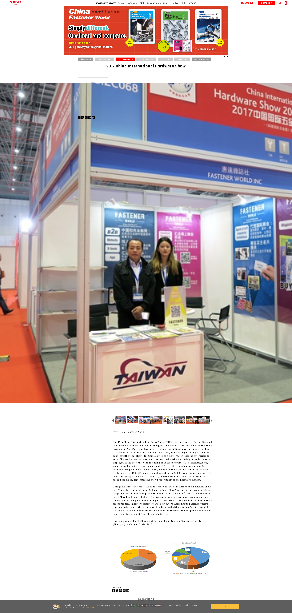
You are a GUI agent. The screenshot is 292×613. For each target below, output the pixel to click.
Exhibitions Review (125, 59)
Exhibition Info (85, 59)
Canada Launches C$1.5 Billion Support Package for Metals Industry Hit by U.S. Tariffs (157, 3)
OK (225, 606)
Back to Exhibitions (201, 59)
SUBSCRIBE (266, 3)
